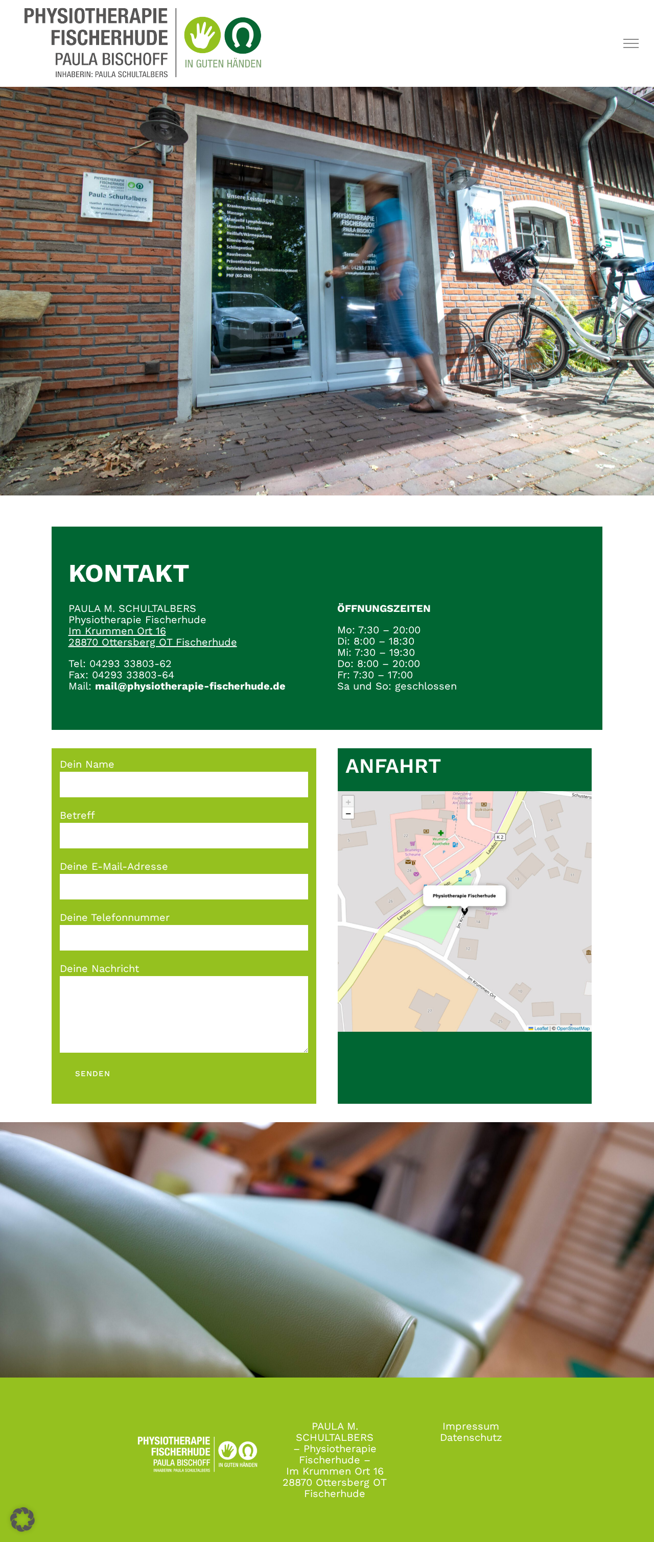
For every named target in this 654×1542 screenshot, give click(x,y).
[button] (22, 1519)
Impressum (470, 1426)
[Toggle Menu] (631, 43)
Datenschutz (471, 1437)
